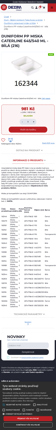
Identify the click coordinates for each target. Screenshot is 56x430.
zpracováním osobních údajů (32, 357)
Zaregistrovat (28, 352)
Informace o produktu (28, 160)
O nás (15, 2)
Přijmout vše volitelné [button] (28, 418)
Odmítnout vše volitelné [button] (28, 425)
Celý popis (46, 98)
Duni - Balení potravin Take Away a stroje (23, 20)
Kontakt (40, 2)
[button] (28, 414)
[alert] (28, 406)
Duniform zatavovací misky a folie (20, 23)
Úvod (6, 16)
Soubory (28, 322)
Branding (31, 2)
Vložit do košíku (28, 129)
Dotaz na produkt (28, 150)
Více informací (28, 401)
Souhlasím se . (27, 357)
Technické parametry (28, 314)
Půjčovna (22, 2)
